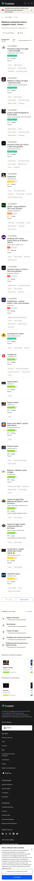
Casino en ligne (22, 68)
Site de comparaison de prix (15, 197)
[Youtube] (17, 833)
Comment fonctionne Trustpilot (8, 754)
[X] (6, 833)
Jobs (3, 741)
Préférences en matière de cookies (17, 871)
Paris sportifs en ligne (21, 71)
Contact (4, 746)
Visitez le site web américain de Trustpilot (14, 11)
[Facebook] (2, 833)
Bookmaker (11, 71)
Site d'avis (29, 194)
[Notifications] (24, 3)
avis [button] (13, 58)
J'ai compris (17, 877)
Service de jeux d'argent (22, 368)
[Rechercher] (28, 3)
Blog (3, 750)
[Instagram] (10, 833)
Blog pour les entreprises (9, 823)
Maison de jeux (12, 68)
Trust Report (5, 760)
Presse (4, 764)
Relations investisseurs (9, 768)
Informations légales (8, 840)
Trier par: (14, 40)
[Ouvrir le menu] (32, 3)
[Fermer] (31, 10)
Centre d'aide (6, 788)
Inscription (5, 797)
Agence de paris (18, 65)
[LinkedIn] (13, 833)
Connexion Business (8, 819)
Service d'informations (14, 371)
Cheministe (11, 222)
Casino (10, 65)
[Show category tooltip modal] (26, 28)
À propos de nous (7, 737)
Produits (4, 811)
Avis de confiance (7, 784)
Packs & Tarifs (6, 815)
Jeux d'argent (8, 17)
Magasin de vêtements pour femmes (17, 317)
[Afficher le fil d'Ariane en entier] (2, 17)
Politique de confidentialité (10, 844)
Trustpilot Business (7, 807)
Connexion (5, 793)
